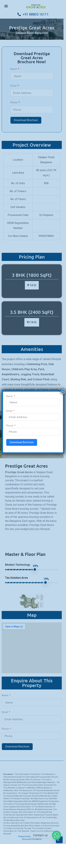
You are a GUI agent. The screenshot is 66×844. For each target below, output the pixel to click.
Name (9, 396)
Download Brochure (22, 442)
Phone (9, 425)
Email (9, 411)
